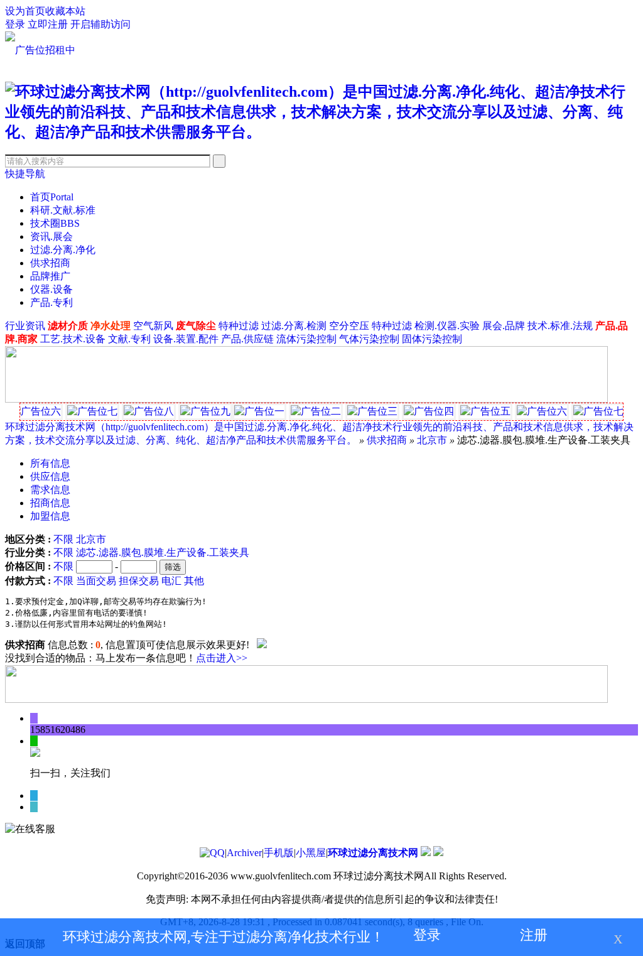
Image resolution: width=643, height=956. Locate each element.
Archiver (244, 852)
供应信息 (50, 476)
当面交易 (96, 580)
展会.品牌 (503, 325)
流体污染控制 (306, 339)
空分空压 (349, 325)
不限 (63, 539)
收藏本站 (65, 11)
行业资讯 (25, 325)
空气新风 (153, 325)
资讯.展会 (51, 236)
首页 (51, 197)
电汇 (171, 580)
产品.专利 (51, 302)
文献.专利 (129, 339)
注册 (534, 935)
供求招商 (50, 263)
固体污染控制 (432, 339)
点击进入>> (221, 658)
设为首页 (25, 11)
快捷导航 (25, 173)
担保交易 (139, 580)
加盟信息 (50, 516)
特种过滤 (239, 325)
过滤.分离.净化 (62, 249)
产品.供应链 (247, 339)
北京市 (432, 440)
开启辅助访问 (100, 24)
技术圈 (55, 223)
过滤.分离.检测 (294, 325)
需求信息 (50, 489)
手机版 (279, 852)
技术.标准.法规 (560, 325)
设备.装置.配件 (186, 339)
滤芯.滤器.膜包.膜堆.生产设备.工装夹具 (162, 552)
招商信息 (50, 502)
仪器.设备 (51, 289)
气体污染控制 (369, 339)
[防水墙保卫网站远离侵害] (438, 852)
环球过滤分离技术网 (373, 852)
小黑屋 (311, 852)
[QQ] (212, 852)
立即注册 (48, 24)
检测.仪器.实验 (447, 325)
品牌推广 (50, 276)
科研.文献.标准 (62, 210)
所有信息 (50, 463)
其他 (194, 580)
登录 (15, 24)
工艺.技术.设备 (72, 339)
